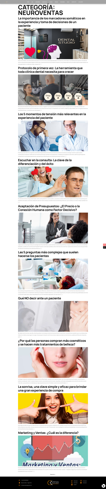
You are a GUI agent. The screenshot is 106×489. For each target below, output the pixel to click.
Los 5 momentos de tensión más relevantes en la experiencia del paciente (52, 116)
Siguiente (53, 474)
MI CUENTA (81, 2)
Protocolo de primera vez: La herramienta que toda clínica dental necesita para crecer (50, 70)
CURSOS (50, 2)
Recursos (62, 2)
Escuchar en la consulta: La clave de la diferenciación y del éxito (45, 162)
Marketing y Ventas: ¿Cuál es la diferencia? (48, 433)
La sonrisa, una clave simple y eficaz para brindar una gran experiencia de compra (52, 388)
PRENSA (56, 2)
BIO (32, 2)
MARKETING (44, 2)
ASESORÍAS (37, 2)
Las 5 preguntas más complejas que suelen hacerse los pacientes (48, 254)
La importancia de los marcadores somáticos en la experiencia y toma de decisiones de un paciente (51, 22)
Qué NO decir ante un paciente (39, 298)
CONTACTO (74, 2)
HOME (28, 2)
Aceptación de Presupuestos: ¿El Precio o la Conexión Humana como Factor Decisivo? (49, 208)
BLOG (68, 2)
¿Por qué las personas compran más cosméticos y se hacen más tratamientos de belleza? (52, 342)
